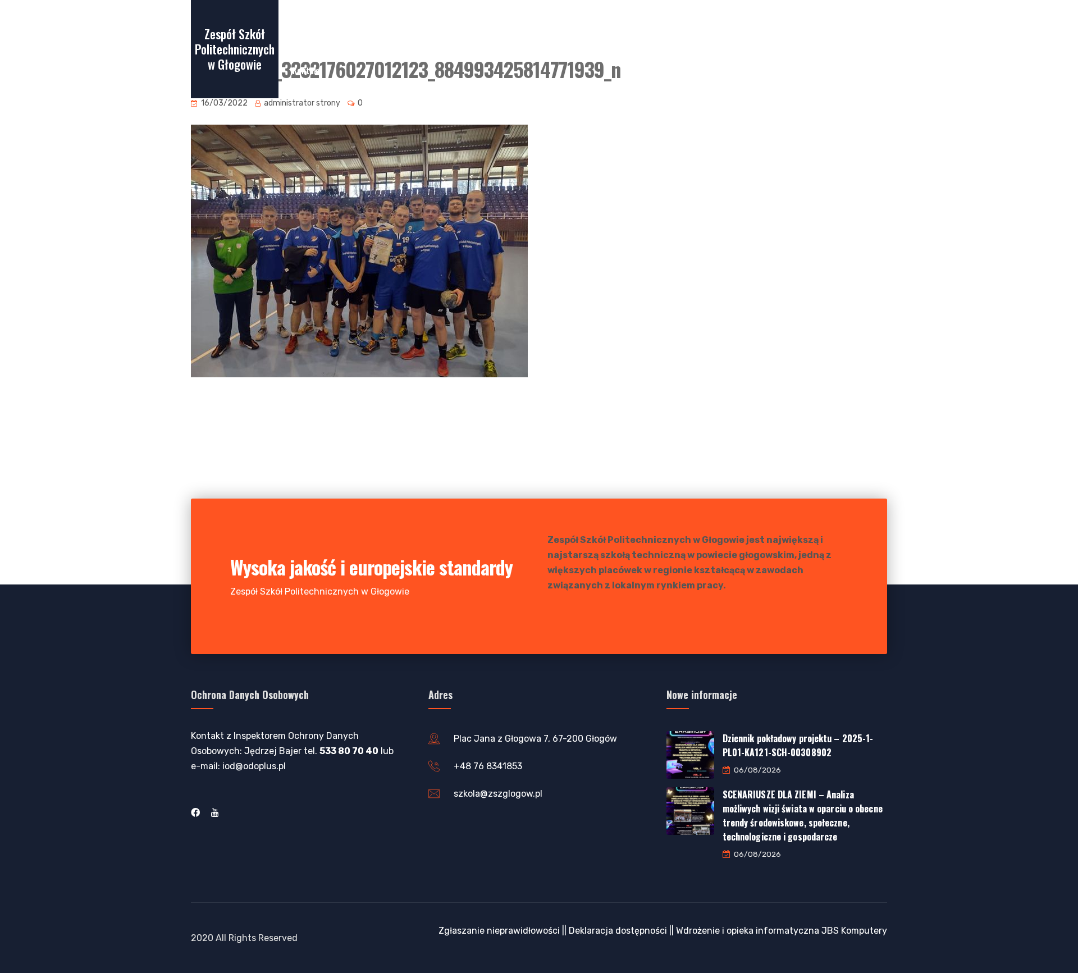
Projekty (680, 27)
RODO (793, 27)
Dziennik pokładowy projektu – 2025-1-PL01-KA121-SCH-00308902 (798, 745)
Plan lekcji (463, 27)
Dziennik (517, 27)
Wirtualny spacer (323, 27)
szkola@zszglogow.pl (498, 793)
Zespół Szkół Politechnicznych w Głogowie (235, 49)
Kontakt (307, 70)
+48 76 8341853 (488, 766)
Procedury (743, 27)
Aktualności (574, 27)
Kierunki (630, 27)
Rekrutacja (394, 27)
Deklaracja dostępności (618, 930)
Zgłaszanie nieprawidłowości (499, 930)
